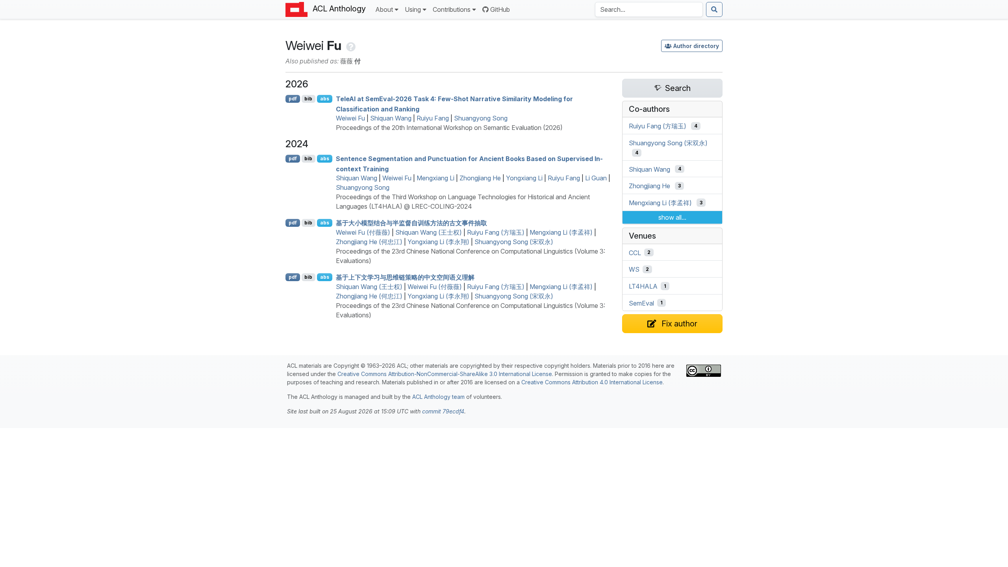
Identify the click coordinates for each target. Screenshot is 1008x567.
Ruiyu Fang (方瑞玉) (495, 232)
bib (308, 99)
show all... (672, 217)
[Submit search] (714, 9)
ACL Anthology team (438, 396)
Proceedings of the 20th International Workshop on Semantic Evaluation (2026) (449, 128)
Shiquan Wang (390, 118)
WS (634, 269)
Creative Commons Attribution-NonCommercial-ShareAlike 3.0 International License (444, 374)
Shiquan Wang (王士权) (428, 232)
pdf (293, 99)
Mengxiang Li (435, 178)
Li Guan (596, 178)
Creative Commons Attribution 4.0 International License (592, 382)
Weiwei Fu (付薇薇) (363, 232)
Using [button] (413, 9)
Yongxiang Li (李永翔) (438, 242)
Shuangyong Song (481, 118)
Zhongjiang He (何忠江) (369, 242)
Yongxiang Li (524, 178)
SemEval (641, 303)
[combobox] (649, 9)
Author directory (696, 46)
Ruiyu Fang (433, 118)
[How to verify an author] (350, 45)
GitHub (500, 9)
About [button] (384, 9)
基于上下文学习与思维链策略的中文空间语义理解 (405, 277)
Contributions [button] (452, 9)
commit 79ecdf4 (443, 411)
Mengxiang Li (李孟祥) (561, 232)
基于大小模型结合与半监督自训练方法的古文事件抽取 (411, 223)
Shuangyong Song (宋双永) (513, 242)
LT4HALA (643, 286)
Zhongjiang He (480, 178)
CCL (635, 252)
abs (324, 99)
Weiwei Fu (350, 118)
